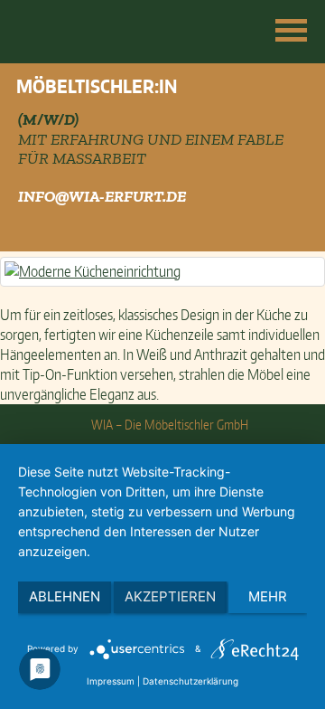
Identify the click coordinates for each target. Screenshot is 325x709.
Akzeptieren (170, 596)
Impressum (111, 681)
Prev (23, 117)
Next (301, 117)
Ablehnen (64, 596)
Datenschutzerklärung (190, 681)
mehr (267, 596)
